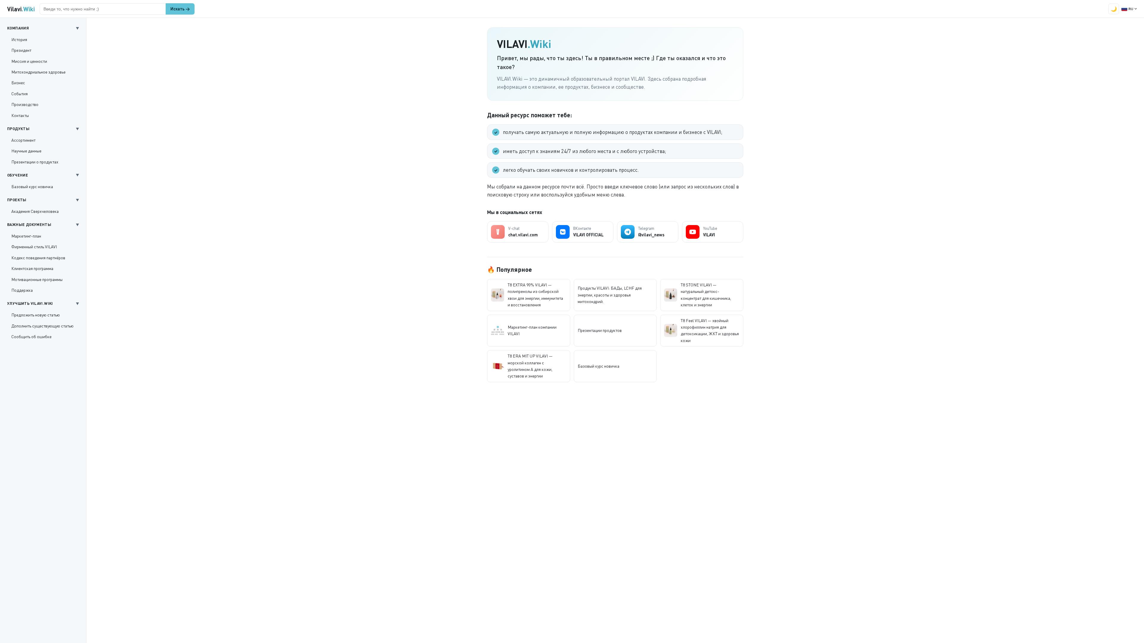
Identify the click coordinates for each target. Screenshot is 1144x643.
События (19, 93)
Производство (24, 104)
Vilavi (21, 9)
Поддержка (22, 290)
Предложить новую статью (35, 314)
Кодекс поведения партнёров (38, 257)
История (19, 39)
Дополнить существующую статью (42, 325)
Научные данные (26, 150)
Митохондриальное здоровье (38, 71)
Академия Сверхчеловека (35, 211)
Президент (21, 50)
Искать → (180, 8)
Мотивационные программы (37, 279)
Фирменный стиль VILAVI (34, 246)
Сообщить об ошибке (31, 336)
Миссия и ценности (29, 61)
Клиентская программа (32, 268)
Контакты (20, 115)
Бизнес (18, 82)
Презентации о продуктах (34, 161)
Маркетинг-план (26, 235)
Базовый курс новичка (32, 186)
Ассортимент (23, 140)
